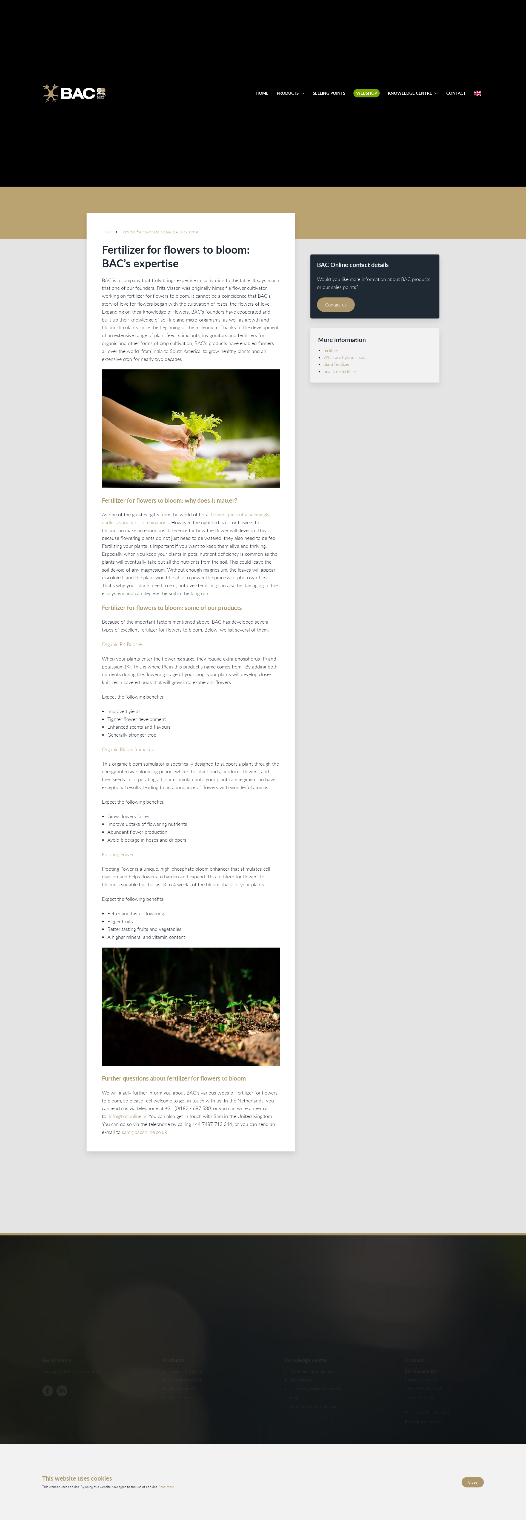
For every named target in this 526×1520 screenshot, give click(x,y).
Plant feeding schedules (312, 1371)
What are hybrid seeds (345, 357)
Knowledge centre (410, 93)
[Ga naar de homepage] (74, 93)
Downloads (300, 1380)
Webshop (366, 93)
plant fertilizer (337, 364)
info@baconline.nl (127, 1116)
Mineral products (184, 1380)
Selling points (329, 93)
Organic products (185, 1371)
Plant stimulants (183, 1389)
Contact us (336, 305)
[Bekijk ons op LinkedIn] (61, 1390)
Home (262, 93)
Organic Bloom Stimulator (129, 749)
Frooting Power (118, 854)
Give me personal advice (313, 1406)
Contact (456, 93)
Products (288, 93)
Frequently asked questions (315, 1389)
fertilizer (331, 350)
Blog (294, 1397)
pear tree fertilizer (340, 371)
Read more (166, 1486)
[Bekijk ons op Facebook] (47, 1390)
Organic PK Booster (122, 644)
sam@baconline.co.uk (144, 1132)
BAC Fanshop (181, 1397)
